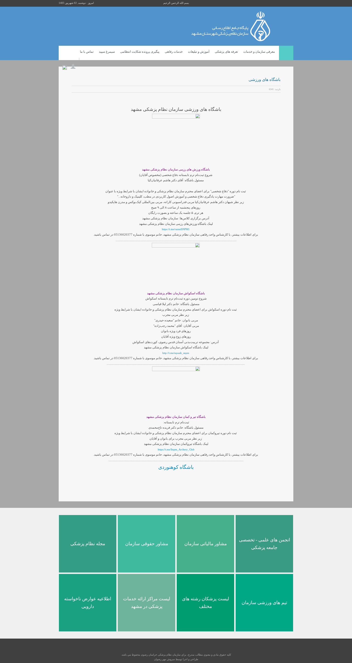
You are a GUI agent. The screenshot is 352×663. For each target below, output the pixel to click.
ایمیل (80, 89)
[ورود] (73, 65)
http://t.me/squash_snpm (175, 352)
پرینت (74, 89)
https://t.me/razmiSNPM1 (176, 229)
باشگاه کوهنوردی (176, 467)
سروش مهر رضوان (164, 659)
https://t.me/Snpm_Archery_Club (176, 449)
